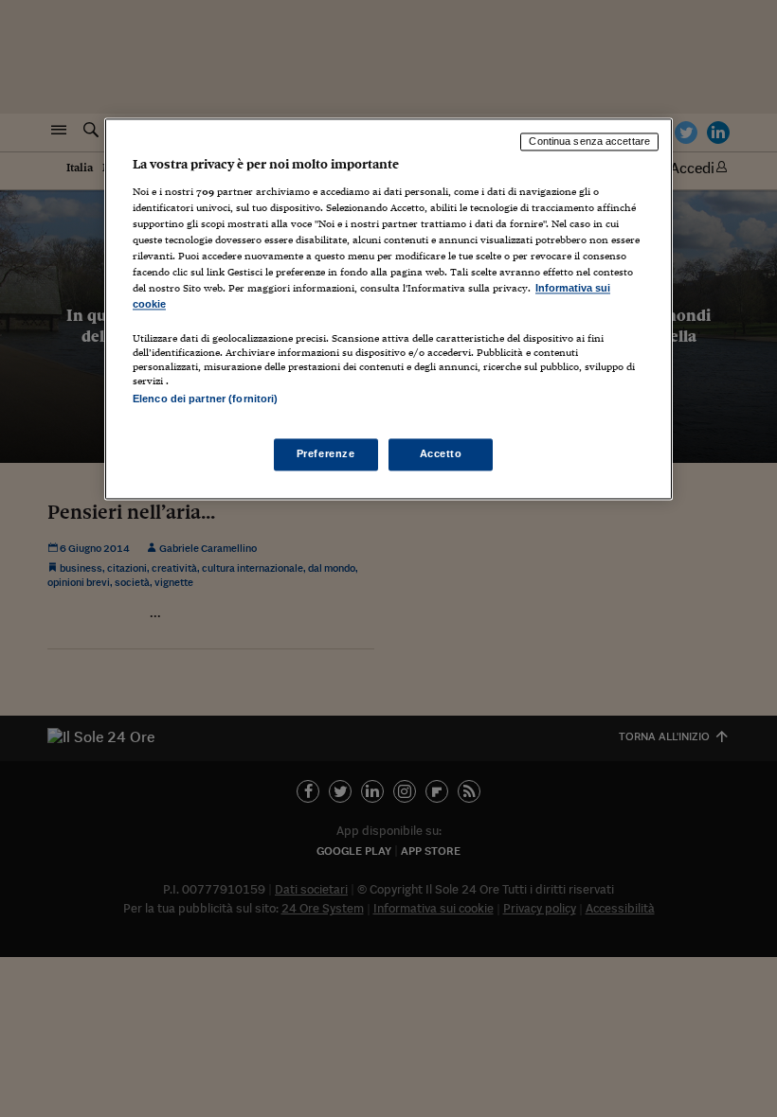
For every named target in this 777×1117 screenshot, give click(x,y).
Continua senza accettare (589, 141)
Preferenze (326, 454)
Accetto (441, 454)
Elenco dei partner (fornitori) (205, 399)
